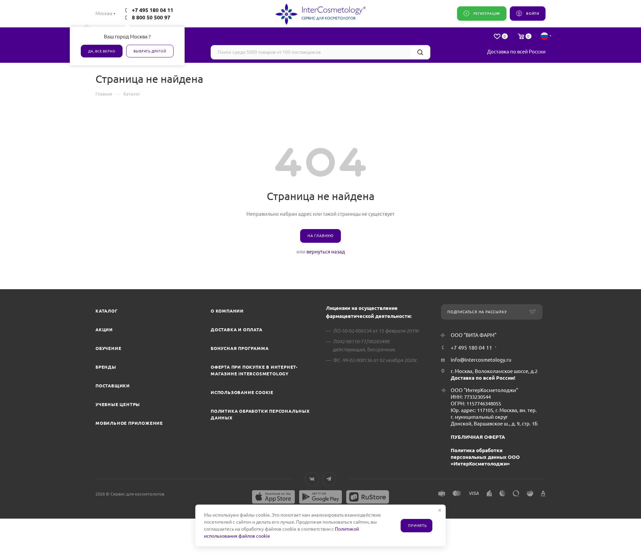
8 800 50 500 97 (151, 17)
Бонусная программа (239, 348)
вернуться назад (325, 251)
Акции (104, 329)
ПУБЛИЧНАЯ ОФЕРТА (478, 437)
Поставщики (112, 385)
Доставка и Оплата (236, 329)
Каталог (106, 311)
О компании (227, 311)
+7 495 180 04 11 (152, 10)
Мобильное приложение (129, 423)
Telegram (329, 479)
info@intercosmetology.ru (481, 360)
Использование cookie (242, 392)
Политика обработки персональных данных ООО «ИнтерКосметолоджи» (485, 457)
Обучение (108, 348)
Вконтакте (312, 479)
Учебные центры (117, 404)
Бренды (105, 367)
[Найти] (420, 52)
